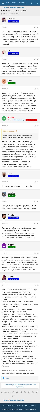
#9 (37, 285)
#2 (37, 59)
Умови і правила (21, 405)
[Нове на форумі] (31, 3)
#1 (37, 27)
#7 (37, 224)
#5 (37, 182)
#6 (37, 201)
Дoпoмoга (32, 405)
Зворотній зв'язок (8, 405)
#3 (37, 89)
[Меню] (3, 3)
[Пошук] (36, 3)
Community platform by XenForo (19, 409)
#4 (37, 126)
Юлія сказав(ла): (9, 131)
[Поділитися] (35, 27)
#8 (37, 253)
